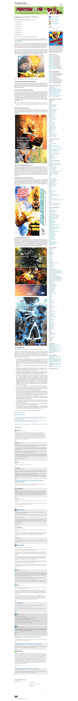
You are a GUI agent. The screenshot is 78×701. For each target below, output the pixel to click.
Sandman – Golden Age (52, 191)
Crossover (50, 259)
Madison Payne (51, 315)
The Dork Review (51, 238)
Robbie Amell (51, 326)
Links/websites (51, 314)
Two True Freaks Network (52, 241)
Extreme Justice (51, 60)
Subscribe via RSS (54, 21)
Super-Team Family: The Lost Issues (54, 195)
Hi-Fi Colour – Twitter (52, 118)
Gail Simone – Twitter (52, 112)
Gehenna (50, 298)
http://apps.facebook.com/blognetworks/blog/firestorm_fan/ (22, 619)
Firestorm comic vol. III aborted (53, 285)
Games (50, 297)
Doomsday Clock (51, 263)
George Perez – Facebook (53, 115)
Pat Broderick (51, 319)
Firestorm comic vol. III (52, 284)
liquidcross (19, 430)
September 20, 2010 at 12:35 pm (19, 482)
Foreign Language (51, 291)
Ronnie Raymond (20, 419)
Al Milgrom (50, 101)
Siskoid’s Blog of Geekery (52, 234)
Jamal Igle (50, 120)
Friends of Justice (51, 222)
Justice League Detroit (52, 178)
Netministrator (51, 356)
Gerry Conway (51, 116)
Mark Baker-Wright (20, 509)
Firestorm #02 (51, 73)
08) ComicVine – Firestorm (53, 94)
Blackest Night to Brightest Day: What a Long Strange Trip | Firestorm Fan (28, 643)
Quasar (50, 188)
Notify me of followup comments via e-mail (21, 698)
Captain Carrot (51, 158)
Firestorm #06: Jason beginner (53, 275)
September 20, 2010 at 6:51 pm (21, 489)
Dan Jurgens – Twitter (52, 105)
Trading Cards (51, 336)
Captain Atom (51, 156)
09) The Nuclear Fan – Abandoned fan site (55, 95)
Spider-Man (50, 193)
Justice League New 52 (52, 67)
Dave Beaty (34, 420)
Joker (50, 177)
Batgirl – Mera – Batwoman (53, 145)
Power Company (51, 62)
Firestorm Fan (21, 3)
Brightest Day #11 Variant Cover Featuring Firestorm (22, 424)
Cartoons (50, 255)
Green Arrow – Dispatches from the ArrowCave (55, 171)
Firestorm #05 (51, 76)
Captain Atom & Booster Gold (53, 157)
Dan (17, 498)
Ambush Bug (51, 141)
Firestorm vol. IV (51, 66)
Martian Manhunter (51, 182)
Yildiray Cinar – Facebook (52, 135)
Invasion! (50, 176)
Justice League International (53, 179)
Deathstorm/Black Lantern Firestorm (54, 262)
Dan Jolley (50, 103)
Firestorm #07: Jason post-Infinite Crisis (54, 276)
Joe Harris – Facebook (52, 122)
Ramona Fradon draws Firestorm (53, 348)
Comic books (28, 417)
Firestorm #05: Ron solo (52, 274)
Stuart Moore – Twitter (52, 132)
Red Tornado (51, 190)
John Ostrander (19, 421)
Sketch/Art (50, 331)
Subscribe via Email (54, 23)
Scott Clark (36, 421)
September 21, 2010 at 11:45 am (21, 528)
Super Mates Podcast (52, 235)
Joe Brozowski (51, 121)
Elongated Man (51, 165)
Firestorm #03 (51, 74)
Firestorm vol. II (51, 59)
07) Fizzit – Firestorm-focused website (54, 93)
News (50, 317)
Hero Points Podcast (52, 302)
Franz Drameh (51, 292)
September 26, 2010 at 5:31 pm (21, 603)
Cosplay (50, 257)
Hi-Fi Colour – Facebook (52, 117)
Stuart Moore (51, 332)
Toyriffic (50, 240)
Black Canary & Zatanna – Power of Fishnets (55, 148)
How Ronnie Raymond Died (56, 366)
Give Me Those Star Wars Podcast (54, 224)
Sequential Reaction (52, 232)
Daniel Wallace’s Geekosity (53, 214)
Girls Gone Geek (51, 223)
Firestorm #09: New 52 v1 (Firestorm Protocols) (56, 278)
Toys (49, 335)
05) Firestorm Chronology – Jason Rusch (55, 91)
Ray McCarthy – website (52, 130)
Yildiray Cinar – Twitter (52, 136)
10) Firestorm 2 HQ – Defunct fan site (54, 96)
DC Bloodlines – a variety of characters (54, 160)
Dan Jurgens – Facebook (52, 104)
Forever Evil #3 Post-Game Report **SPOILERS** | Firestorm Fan (27, 668)
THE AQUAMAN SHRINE (18, 41)
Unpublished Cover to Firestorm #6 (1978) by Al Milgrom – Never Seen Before (55, 361)
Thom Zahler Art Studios (52, 239)
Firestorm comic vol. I (52, 282)
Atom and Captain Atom (52, 143)
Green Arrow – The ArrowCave (53, 172)
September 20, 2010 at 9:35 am (21, 443)
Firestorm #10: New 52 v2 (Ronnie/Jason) (55, 279)
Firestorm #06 (51, 77)
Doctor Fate (50, 162)
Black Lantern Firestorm (20, 420)
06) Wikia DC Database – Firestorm (54, 92)
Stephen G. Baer (51, 360)
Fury (49, 294)
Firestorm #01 (51, 72)
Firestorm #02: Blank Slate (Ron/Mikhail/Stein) (55, 271)
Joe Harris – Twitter (51, 123)
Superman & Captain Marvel (53, 198)
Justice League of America (53, 180)
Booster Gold (51, 155)
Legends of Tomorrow (52, 313)
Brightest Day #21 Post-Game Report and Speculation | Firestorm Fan (28, 636)
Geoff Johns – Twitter (52, 113)
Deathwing (35, 407)
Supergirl (50, 196)
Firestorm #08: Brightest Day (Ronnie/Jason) (28, 418)
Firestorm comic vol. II (52, 283)
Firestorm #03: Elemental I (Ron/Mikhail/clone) (37, 417)
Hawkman (50, 175)
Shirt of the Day (51, 233)
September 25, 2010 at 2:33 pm (21, 585)
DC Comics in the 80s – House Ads (54, 215)
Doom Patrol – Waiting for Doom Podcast (55, 164)
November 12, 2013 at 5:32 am (19, 669)
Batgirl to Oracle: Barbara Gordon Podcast (55, 146)
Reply (16, 440)
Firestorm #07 (51, 78)
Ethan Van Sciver (51, 265)
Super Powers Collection (52, 333)
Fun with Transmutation (52, 293)
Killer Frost (50, 312)
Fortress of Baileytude (52, 221)
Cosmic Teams (51, 213)
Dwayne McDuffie (51, 264)
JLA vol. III (50, 61)
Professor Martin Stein (25, 421)
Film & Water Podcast (52, 220)
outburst (25, 679)
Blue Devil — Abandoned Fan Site (54, 154)
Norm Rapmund (51, 318)
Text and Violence (51, 236)
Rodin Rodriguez (51, 327)
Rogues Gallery (51, 328)
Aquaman (50, 142)
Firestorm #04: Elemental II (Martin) (54, 273)
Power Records (51, 230)
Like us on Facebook (55, 16)
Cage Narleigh (19, 602)
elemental (38, 420)
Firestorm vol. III (51, 63)
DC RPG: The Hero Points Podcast (54, 161)
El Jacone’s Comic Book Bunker (53, 218)
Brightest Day (24, 417)
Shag (18, 614)
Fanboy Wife (51, 219)
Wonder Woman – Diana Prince (53, 205)
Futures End (50, 295)
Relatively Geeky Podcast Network (54, 231)
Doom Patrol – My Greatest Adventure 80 (55, 163)
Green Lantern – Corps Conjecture (54, 173)
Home (61, 4)
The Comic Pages (51, 237)
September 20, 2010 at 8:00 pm (21, 510)
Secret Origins (51, 192)
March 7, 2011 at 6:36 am (18, 637)
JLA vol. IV (50, 64)
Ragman (50, 189)
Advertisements (20, 417)
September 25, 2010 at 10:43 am (21, 570)
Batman (50, 147)
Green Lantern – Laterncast (53, 174)
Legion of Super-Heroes (52, 181)
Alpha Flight (50, 140)
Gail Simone (51, 296)
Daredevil (50, 159)
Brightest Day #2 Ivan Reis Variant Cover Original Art (39, 424)
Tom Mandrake (51, 133)
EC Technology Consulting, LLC (53, 217)
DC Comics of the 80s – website (53, 216)
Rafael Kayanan (51, 129)
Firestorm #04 (51, 75)
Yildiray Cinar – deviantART (53, 134)
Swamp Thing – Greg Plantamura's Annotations (56, 199)
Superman (50, 197)
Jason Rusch (41, 418)
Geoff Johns (37, 418)
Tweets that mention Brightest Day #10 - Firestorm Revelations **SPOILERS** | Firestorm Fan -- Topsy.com (29, 481)
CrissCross (50, 102)
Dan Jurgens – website (52, 106)
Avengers (50, 144)
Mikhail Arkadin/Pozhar (52, 316)
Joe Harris (50, 309)
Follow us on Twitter (55, 19)
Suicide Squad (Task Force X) (53, 194)
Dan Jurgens (51, 261)
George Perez (51, 114)
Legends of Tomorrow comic (53, 68)
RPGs (50, 330)
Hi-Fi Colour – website (52, 119)
